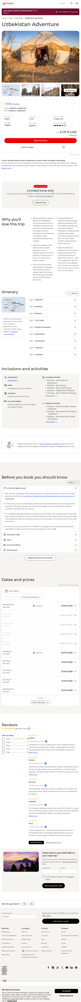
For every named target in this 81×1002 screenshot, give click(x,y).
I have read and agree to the (60, 878)
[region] (40, 994)
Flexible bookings (8, 947)
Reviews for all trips (53, 842)
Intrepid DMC (26, 939)
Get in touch (45, 932)
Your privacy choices (31, 951)
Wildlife (64, 947)
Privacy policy (26, 947)
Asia (10, 18)
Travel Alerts (6, 943)
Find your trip (40, 203)
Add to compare (28, 147)
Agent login (6, 954)
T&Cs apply (46, 916)
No (32, 904)
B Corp (63, 932)
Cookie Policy (12, 1001)
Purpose (64, 928)
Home (4, 18)
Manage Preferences (66, 995)
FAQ (42, 939)
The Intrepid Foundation (69, 935)
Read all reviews (36, 842)
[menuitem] (8, 3)
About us (25, 932)
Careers (24, 943)
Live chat (44, 935)
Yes (24, 904)
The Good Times (27, 935)
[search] (64, 3)
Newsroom (45, 947)
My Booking (6, 932)
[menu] (76, 3)
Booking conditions (8, 951)
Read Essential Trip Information (40, 558)
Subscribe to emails (61, 921)
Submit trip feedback (9, 935)
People (63, 939)
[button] (40, 57)
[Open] (29, 728)
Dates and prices (40, 141)
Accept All (66, 991)
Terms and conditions (44, 196)
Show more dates (39, 702)
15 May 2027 (73, 135)
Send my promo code (53, 886)
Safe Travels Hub (7, 939)
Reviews (44, 943)
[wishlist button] (63, 147)
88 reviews (15, 104)
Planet (63, 943)
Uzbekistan (18, 18)
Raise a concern (46, 951)
